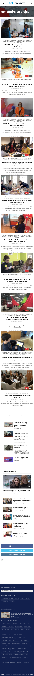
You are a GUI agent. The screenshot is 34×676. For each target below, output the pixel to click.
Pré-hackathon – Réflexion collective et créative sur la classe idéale (17, 241)
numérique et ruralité (19, 354)
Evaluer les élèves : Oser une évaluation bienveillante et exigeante (21, 533)
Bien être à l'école (12, 632)
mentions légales (29, 674)
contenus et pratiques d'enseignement (22, 352)
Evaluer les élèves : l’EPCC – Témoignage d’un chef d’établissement (20, 525)
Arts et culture (5, 629)
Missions (12, 601)
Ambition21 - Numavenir (25, 623)
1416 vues (13, 174)
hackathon (28, 41)
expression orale (16, 643)
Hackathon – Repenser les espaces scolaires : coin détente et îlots (17, 201)
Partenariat (9, 654)
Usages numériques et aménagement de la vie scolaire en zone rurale (17, 358)
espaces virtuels (6, 643)
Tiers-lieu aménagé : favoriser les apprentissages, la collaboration (17, 318)
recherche (4, 657)
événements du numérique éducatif (16, 41)
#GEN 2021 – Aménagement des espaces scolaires (17, 46)
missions (24, 450)
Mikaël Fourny (15, 48)
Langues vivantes (21, 648)
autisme (4, 632)
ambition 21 (15, 623)
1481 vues (13, 252)
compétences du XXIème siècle (9, 314)
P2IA (3, 654)
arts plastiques (14, 629)
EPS (21, 640)
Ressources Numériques (15, 657)
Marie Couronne (15, 88)
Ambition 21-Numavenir (7, 626)
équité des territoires (26, 79)
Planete (16, 654)
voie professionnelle (24, 159)
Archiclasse (27, 626)
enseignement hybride (21, 637)
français (24, 643)
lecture (4, 651)
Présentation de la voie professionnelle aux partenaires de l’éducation (22, 500)
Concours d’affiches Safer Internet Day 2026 (21, 458)
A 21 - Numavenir (6, 623)
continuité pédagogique (9, 353)
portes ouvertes (24, 654)
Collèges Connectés (17, 634)
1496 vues (13, 213)
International (5, 648)
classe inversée (22, 632)
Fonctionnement (25, 598)
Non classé (16, 460)
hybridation (12, 646)
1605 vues (13, 97)
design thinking (17, 40)
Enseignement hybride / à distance (10, 640)
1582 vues (13, 408)
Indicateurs (4, 601)
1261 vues (13, 292)
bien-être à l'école (7, 158)
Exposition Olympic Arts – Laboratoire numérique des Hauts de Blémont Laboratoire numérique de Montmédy (21, 435)
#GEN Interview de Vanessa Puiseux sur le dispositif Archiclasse (17, 124)
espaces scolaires (8, 80)
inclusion (19, 646)
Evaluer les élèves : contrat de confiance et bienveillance (21, 508)
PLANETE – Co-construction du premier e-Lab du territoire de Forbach (17, 85)
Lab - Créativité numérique (19, 315)
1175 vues (13, 136)
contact (2, 674)
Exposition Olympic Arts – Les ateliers (21, 446)
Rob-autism (25, 657)
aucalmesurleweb (25, 629)
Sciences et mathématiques (8, 662)
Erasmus (26, 640)
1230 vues (13, 330)
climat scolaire (6, 634)
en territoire (24, 40)
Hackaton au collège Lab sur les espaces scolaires (17, 396)
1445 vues (13, 369)
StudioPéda (19, 662)
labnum (13, 648)
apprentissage (18, 626)
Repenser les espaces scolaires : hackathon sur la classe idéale (17, 163)
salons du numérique (17, 42)
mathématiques (24, 651)
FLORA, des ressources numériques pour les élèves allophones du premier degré (21, 424)
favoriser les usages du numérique (21, 80)
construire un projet (7, 40)
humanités (4, 646)
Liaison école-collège (13, 651)
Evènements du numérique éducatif (10, 598)
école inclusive (17, 428)
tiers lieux (26, 662)
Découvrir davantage (17, 465)
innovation (27, 646)
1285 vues (13, 57)
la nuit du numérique (23, 275)
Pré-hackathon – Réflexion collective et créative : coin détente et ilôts (17, 280)
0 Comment (21, 57)
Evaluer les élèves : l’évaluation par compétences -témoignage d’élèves (21, 516)
